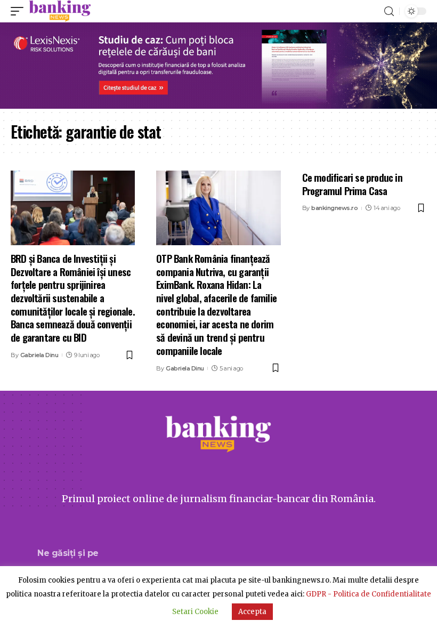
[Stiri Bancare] (60, 11)
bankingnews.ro (334, 208)
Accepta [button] (252, 611)
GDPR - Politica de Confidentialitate (368, 594)
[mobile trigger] (20, 11)
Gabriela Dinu (39, 355)
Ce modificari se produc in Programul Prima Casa (352, 184)
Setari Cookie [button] (195, 611)
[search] (389, 11)
